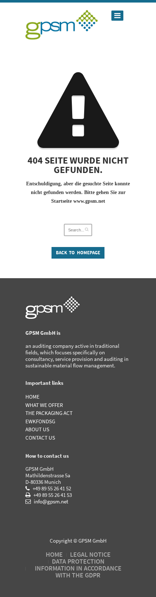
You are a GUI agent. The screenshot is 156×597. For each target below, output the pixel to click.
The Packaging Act (49, 412)
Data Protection (78, 561)
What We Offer (44, 405)
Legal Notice (90, 554)
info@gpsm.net (50, 501)
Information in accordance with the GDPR (78, 571)
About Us (37, 429)
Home (32, 396)
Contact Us (40, 437)
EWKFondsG (40, 421)
